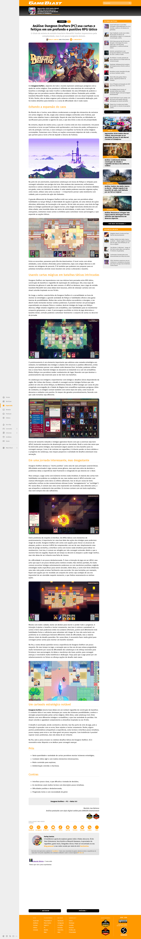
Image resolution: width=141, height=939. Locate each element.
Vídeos (35, 927)
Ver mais (116, 112)
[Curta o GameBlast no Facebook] (3, 936)
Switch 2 (46, 925)
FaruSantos (84, 846)
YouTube (53, 830)
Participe (71, 923)
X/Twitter (46, 830)
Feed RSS (60, 930)
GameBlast (55, 851)
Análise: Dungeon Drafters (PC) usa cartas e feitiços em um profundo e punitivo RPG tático (64, 27)
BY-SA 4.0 (80, 852)
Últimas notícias (110, 21)
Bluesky (82, 830)
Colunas (35, 930)
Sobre (71, 921)
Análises (35, 923)
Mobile (46, 930)
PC (69, 21)
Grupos (90, 830)
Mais (97, 830)
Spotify (68, 830)
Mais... (45, 932)
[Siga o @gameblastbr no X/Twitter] (10, 936)
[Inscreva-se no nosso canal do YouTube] (13, 936)
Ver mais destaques (116, 224)
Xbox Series (47, 923)
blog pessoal (49, 846)
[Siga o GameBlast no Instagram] (6, 936)
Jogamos (62, 21)
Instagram (38, 830)
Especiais (36, 921)
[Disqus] (64, 882)
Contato (71, 925)
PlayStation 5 (48, 921)
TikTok (60, 830)
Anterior (45, 911)
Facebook (31, 830)
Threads (75, 830)
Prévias (35, 925)
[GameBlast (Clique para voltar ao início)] (45, 3)
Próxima (82, 911)
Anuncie (71, 927)
